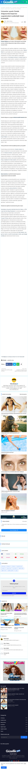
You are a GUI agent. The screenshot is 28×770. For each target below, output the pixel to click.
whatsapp (22, 553)
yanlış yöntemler (13, 188)
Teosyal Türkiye (4, 218)
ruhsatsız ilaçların (18, 149)
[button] (26, 2)
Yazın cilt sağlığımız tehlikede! (8, 510)
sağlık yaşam (21, 568)
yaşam (16, 570)
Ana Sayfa (3, 7)
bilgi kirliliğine (4, 136)
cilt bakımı (13, 566)
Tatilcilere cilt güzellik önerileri (19, 628)
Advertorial (3, 566)
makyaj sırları (9, 568)
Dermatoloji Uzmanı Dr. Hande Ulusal (16, 57)
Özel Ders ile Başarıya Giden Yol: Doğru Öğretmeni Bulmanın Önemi (16, 689)
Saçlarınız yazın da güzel (6, 627)
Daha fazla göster (23, 394)
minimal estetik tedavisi (18, 117)
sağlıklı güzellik (10, 570)
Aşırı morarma (4, 174)
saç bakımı (15, 568)
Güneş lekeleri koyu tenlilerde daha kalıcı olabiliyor (12, 471)
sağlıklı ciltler (3, 570)
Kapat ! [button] (3, 767)
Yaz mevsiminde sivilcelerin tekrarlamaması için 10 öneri (13, 413)
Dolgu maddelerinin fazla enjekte (8, 159)
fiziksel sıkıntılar (8, 152)
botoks (20, 234)
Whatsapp (17, 364)
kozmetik (3, 568)
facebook (8, 553)
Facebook (10, 364)
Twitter (14, 364)
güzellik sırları (8, 7)
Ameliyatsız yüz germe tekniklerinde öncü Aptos (12, 209)
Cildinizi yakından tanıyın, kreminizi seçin (10, 491)
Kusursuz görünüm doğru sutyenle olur (6, 614)
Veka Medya (13, 384)
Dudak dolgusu (4, 41)
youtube (21, 557)
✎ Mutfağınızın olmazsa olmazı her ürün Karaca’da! (12, 356)
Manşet (8, 566)
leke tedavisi (21, 232)
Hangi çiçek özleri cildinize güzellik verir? (10, 432)
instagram (8, 557)
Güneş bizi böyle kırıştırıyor (7, 452)
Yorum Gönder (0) (14, 530)
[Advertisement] (14, 297)
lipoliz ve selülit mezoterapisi (11, 234)
